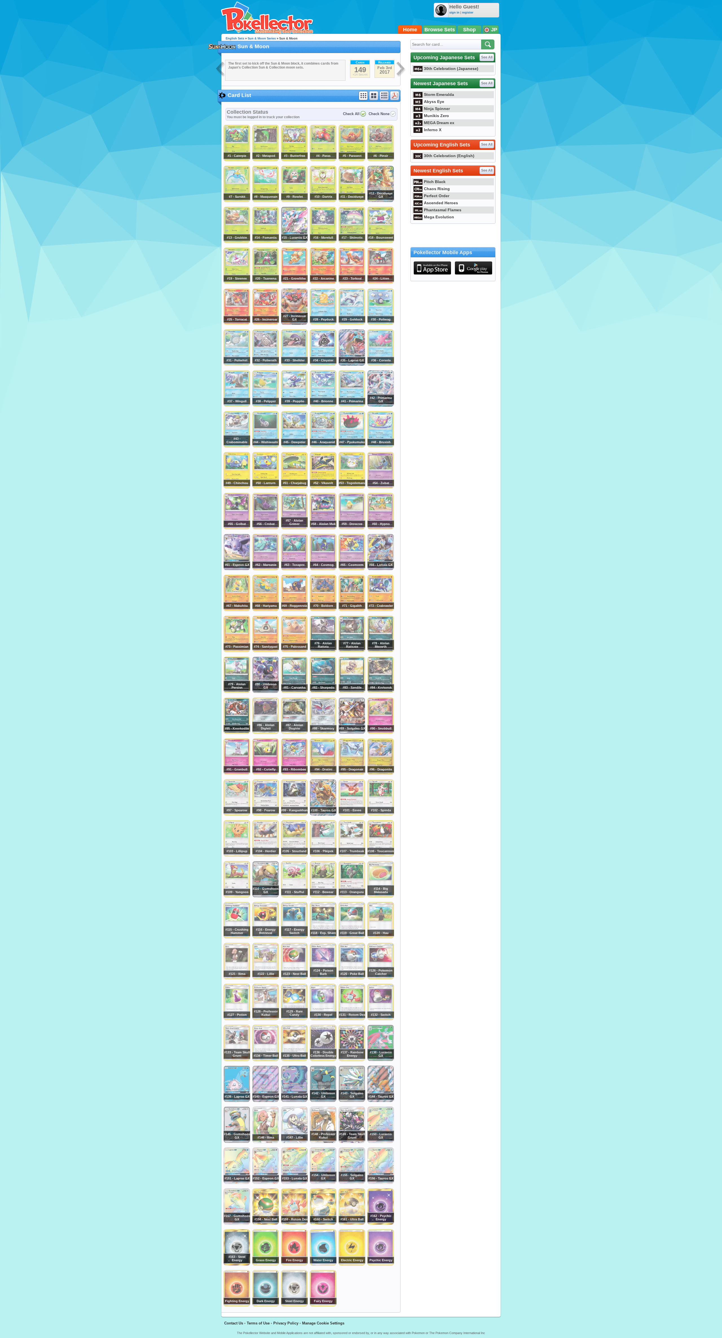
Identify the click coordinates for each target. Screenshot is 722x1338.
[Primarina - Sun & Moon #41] (351, 405)
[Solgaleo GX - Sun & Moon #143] (351, 1100)
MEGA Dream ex (439, 122)
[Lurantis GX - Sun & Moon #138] (380, 1060)
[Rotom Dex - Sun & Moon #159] (294, 1223)
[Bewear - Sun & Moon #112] (322, 896)
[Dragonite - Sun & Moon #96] (380, 773)
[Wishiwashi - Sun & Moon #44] (265, 446)
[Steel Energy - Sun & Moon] (294, 1305)
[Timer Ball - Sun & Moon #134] (265, 1060)
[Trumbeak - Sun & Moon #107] (351, 855)
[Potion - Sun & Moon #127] (236, 1019)
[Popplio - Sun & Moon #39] (294, 405)
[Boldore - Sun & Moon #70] (322, 610)
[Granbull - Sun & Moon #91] (236, 773)
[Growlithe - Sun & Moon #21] (294, 282)
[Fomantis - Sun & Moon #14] (265, 242)
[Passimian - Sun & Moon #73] (236, 651)
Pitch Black (435, 181)
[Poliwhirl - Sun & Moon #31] (236, 364)
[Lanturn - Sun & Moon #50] (265, 487)
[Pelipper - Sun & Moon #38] (265, 405)
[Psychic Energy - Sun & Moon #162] (380, 1223)
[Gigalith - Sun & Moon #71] (351, 610)
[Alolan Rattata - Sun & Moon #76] (322, 651)
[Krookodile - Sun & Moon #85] (236, 732)
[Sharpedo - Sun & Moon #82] (322, 691)
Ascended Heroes (441, 203)
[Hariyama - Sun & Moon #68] (265, 610)
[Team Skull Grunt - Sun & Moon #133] (236, 1060)
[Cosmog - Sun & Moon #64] (322, 569)
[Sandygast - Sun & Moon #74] (265, 651)
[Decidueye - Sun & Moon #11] (351, 201)
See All (486, 57)
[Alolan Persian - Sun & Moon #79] (236, 691)
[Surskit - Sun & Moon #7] (236, 201)
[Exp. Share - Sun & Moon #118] (322, 937)
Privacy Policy (285, 1323)
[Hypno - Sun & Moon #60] (380, 528)
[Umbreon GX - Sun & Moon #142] (322, 1100)
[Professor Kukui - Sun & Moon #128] (265, 1019)
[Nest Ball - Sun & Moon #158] (265, 1223)
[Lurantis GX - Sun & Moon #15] (294, 242)
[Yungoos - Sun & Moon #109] (236, 896)
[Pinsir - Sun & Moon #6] (380, 160)
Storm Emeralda (439, 94)
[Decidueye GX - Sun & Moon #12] (380, 201)
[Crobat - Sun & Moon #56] (265, 528)
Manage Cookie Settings (323, 1323)
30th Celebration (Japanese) (451, 68)
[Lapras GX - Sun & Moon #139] (236, 1100)
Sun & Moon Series (262, 38)
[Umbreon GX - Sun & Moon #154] (322, 1182)
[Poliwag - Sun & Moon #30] (380, 323)
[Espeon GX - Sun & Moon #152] (265, 1182)
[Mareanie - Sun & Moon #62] (265, 569)
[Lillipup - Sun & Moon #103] (236, 855)
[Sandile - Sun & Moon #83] (351, 691)
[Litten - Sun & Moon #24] (380, 282)
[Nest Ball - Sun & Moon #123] (294, 978)
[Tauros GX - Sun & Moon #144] (380, 1100)
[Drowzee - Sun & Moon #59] (351, 528)
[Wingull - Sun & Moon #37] (236, 405)
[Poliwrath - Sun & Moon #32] (265, 364)
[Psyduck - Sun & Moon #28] (322, 323)
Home (410, 29)
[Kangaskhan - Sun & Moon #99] (294, 814)
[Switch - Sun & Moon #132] (380, 1019)
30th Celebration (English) (449, 155)
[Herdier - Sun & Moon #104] (265, 855)
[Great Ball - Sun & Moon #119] (351, 937)
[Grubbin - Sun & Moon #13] (236, 242)
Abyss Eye (434, 101)
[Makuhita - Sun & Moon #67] (236, 610)
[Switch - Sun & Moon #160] (322, 1223)
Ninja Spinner (437, 108)
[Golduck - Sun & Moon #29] (351, 323)
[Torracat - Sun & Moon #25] (236, 323)
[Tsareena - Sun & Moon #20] (265, 282)
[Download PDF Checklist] (394, 95)
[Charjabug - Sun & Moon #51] (294, 487)
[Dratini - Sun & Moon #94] (322, 773)
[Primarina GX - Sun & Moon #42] (380, 405)
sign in (454, 12)
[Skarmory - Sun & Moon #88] (322, 732)
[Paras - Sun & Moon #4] (322, 160)
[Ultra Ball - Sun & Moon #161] (351, 1223)
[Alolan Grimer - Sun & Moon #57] (294, 528)
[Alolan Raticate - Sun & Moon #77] (351, 651)
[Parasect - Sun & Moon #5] (351, 160)
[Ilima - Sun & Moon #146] (265, 1141)
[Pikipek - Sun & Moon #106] (322, 855)
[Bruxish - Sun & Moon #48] (380, 446)
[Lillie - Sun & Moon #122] (265, 978)
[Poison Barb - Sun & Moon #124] (322, 978)
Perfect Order (436, 196)
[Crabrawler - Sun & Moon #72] (380, 610)
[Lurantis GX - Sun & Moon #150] (380, 1141)
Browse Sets (439, 29)
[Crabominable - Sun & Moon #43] (236, 446)
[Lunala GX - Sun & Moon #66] (380, 569)
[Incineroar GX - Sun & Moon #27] (294, 323)
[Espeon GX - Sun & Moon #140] (265, 1100)
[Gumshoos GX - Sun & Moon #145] (236, 1141)
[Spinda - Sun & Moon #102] (380, 814)
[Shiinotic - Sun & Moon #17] (351, 242)
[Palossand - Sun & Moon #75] (294, 651)
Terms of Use (258, 1323)
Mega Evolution (439, 217)
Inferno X (432, 130)
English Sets (235, 38)
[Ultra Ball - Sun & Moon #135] (294, 1060)
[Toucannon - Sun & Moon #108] (380, 855)
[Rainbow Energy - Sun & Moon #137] (351, 1060)
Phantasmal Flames (442, 210)
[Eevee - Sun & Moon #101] (351, 814)
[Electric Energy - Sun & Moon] (351, 1264)
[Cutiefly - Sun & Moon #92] (265, 773)
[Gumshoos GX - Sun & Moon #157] (236, 1223)
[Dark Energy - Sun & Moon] (265, 1305)
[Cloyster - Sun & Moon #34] (322, 364)
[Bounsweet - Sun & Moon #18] (380, 242)
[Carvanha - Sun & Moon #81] (294, 691)
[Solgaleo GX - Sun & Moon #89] (351, 732)
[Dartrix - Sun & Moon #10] (322, 201)
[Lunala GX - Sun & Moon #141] (294, 1100)
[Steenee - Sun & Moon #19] (236, 282)
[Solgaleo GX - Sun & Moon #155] (351, 1182)
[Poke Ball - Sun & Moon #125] (351, 978)
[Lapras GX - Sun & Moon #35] (351, 364)
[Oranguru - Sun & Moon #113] (351, 896)
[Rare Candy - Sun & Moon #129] (294, 1019)
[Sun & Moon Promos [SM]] (220, 69)
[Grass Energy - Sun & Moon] (265, 1264)
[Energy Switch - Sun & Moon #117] (294, 937)
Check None (379, 114)
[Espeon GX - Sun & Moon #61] (236, 569)
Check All (351, 114)
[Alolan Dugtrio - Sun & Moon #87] (294, 732)
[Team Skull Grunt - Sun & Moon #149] (351, 1141)
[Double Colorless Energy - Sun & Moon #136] (322, 1060)
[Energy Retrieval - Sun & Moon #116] (265, 937)
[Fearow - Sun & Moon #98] (265, 814)
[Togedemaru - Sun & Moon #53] (351, 487)
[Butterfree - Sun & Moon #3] (294, 160)
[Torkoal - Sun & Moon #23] (351, 282)
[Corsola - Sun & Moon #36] (380, 364)
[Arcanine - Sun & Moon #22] (322, 282)
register (467, 12)
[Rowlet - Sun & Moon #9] (294, 201)
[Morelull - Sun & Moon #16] (322, 242)
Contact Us (233, 1323)
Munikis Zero (436, 115)
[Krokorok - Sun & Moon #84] (380, 691)
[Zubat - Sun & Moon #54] (380, 487)
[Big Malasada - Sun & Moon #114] (380, 896)
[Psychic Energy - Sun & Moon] (380, 1264)
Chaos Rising (437, 188)
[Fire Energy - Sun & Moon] (294, 1264)
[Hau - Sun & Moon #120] (380, 937)
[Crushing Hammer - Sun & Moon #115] (236, 937)
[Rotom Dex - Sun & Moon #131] (351, 1019)
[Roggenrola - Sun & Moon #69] (294, 610)
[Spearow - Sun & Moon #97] (236, 814)
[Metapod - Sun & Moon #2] (265, 160)
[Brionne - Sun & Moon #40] (322, 405)
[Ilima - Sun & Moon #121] (236, 978)
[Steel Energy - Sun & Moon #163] (236, 1264)
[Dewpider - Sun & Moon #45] (294, 446)
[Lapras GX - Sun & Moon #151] (236, 1182)
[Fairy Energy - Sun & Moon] (322, 1305)
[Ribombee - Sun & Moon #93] (294, 773)
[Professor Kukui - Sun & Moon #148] (322, 1141)
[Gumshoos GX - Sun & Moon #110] (265, 896)
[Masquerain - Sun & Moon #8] (265, 201)
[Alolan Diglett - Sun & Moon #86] (265, 732)
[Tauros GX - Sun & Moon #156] (380, 1182)
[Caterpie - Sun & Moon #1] (236, 160)
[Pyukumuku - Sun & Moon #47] (351, 446)
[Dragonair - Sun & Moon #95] (351, 773)
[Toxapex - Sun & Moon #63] (294, 569)
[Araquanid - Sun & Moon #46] (322, 446)
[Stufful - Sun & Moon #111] (294, 896)
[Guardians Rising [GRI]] (401, 69)
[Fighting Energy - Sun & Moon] (236, 1305)
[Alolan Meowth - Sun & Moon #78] (380, 651)
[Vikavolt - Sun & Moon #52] (322, 487)
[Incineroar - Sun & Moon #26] (265, 323)
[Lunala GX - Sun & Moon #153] (294, 1182)
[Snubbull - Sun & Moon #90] (380, 732)
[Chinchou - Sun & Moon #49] (236, 487)
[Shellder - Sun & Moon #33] (294, 364)
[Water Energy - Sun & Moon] (322, 1264)
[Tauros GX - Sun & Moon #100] (322, 814)
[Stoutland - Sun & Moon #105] (294, 855)
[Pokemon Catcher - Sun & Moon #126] (380, 978)
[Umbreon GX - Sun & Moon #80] (265, 691)
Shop (469, 29)
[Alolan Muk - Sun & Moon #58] (322, 528)
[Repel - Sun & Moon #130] (322, 1019)
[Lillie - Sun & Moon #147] (294, 1141)
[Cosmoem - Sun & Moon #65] (351, 569)
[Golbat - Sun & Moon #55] (236, 528)
